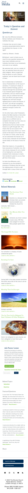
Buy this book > (6, 208)
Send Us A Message (10, 461)
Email (20, 181)
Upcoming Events (9, 465)
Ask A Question (9, 366)
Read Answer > (13, 404)
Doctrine (6, 387)
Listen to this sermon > (8, 255)
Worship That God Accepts (10, 289)
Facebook (14, 181)
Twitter (6, 181)
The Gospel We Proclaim (9, 232)
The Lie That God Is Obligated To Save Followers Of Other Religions (12, 316)
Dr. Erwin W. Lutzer (13, 173)
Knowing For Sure (7, 260)
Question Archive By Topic (12, 369)
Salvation (7, 384)
